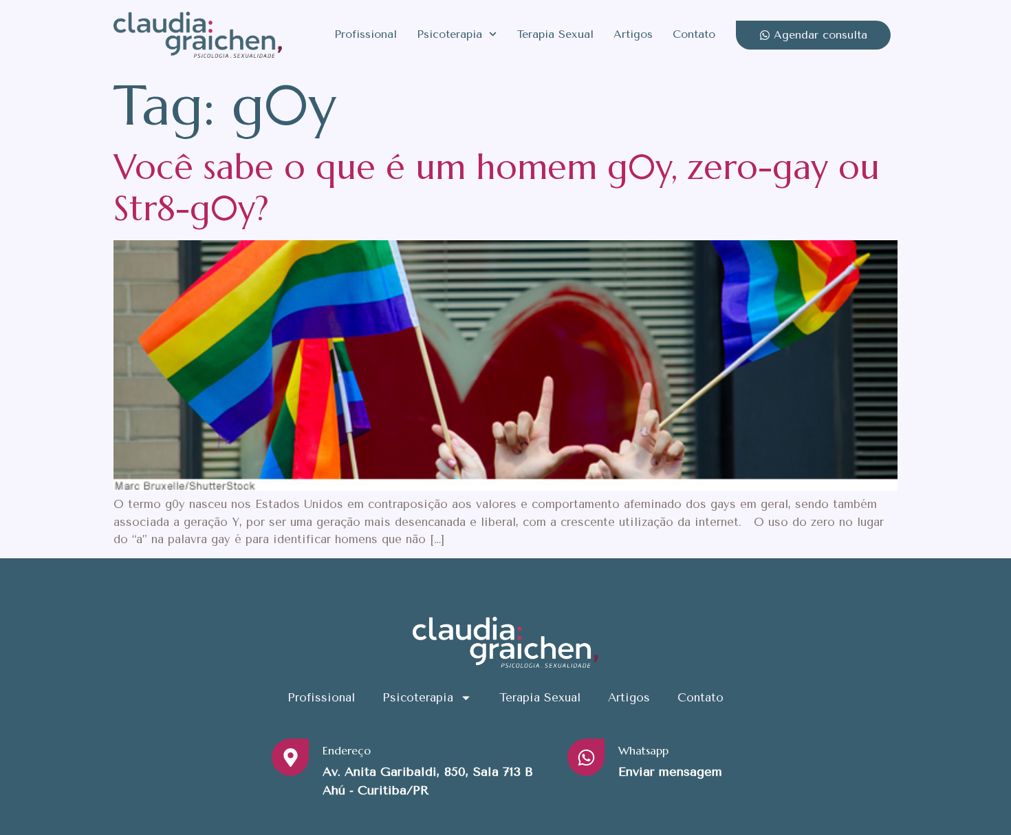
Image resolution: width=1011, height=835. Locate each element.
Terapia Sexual (555, 34)
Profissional (365, 34)
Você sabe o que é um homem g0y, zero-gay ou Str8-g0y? (496, 187)
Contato (694, 34)
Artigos (633, 34)
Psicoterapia (449, 34)
